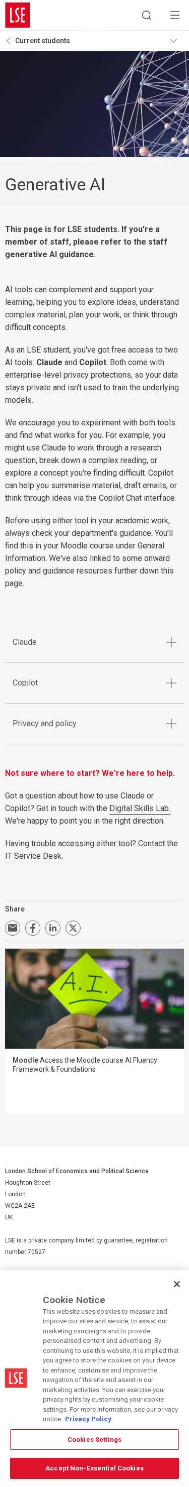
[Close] (177, 1284)
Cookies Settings (94, 1439)
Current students (42, 41)
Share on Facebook (32, 928)
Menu (175, 15)
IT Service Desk (33, 856)
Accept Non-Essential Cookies (94, 1468)
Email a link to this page (12, 928)
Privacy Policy (88, 1419)
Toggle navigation (177, 41)
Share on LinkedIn (52, 928)
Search (147, 15)
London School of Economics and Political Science (17, 15)
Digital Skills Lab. (139, 808)
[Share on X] (73, 928)
